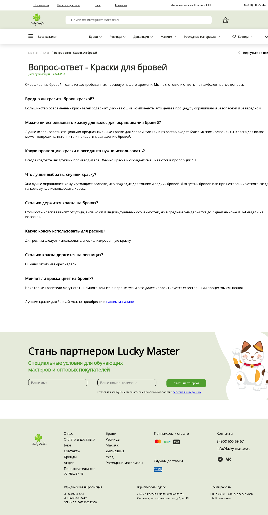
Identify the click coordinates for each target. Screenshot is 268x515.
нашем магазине (120, 301)
